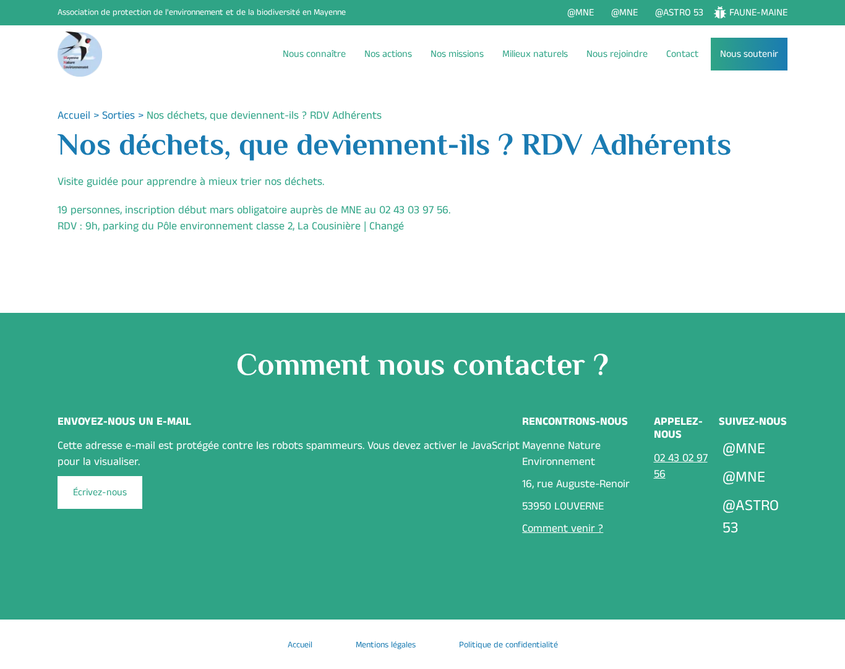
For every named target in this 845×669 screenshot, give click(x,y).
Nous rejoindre (617, 54)
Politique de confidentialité (508, 645)
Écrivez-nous (100, 492)
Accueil (74, 116)
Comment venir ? (562, 529)
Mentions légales (386, 645)
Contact (682, 54)
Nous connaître (314, 54)
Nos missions (457, 54)
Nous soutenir (749, 54)
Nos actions (388, 54)
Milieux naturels (535, 54)
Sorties (118, 116)
